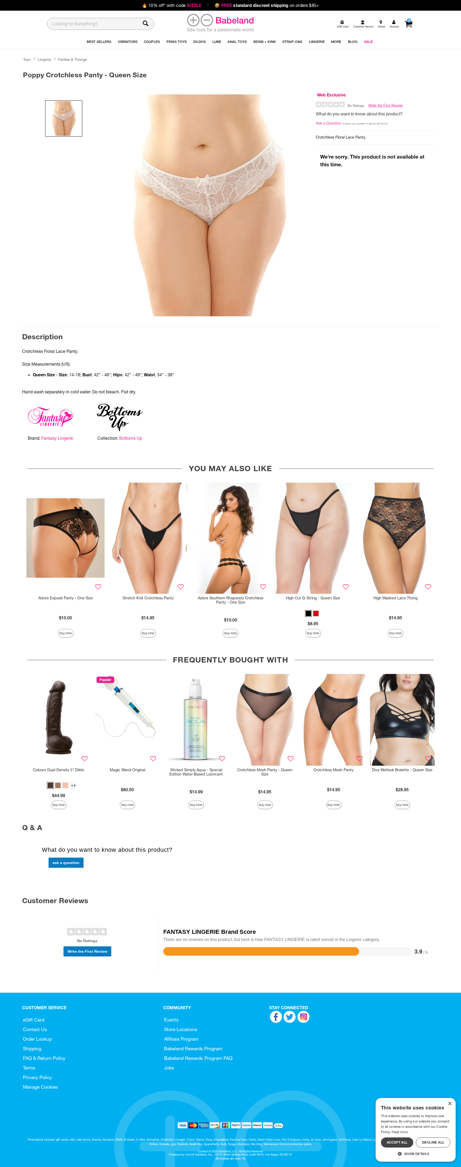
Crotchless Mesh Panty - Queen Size (264, 772)
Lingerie (44, 59)
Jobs (169, 1068)
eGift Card (33, 1020)
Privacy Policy (37, 1077)
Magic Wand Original (127, 770)
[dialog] (416, 1130)
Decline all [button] (433, 1142)
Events (171, 1020)
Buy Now (65, 633)
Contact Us (35, 1029)
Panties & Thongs (72, 59)
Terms (29, 1068)
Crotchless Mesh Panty (333, 770)
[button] (308, 613)
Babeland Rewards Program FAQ (198, 1058)
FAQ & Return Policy (44, 1058)
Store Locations (180, 1029)
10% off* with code (171, 5)
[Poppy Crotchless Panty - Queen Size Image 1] (210, 205)
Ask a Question (328, 123)
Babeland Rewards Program (193, 1048)
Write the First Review (385, 105)
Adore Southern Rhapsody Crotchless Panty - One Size (230, 600)
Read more (400, 1132)
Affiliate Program (181, 1039)
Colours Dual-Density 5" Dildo (58, 770)
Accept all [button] (397, 1142)
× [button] (450, 1104)
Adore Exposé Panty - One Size (65, 598)
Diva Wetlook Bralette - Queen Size (402, 770)
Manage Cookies (40, 1087)
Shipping (32, 1048)
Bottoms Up (130, 438)
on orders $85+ (266, 5)
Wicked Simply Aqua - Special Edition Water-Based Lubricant (196, 772)
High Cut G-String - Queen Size (313, 598)
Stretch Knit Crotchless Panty (148, 598)
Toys (27, 59)
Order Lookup (37, 1039)
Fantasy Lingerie (57, 438)
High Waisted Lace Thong (395, 598)
